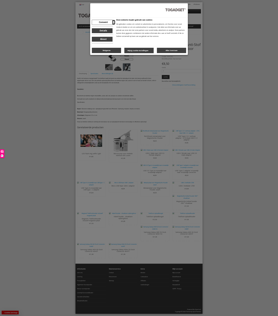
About (103, 39)
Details (103, 30)
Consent (103, 22)
